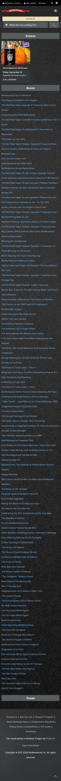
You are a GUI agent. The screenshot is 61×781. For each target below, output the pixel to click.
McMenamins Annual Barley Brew (17, 168)
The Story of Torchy (11, 562)
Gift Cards (45, 726)
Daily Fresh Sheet (30, 745)
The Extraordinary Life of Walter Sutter (21, 601)
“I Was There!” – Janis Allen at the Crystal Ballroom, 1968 (29, 401)
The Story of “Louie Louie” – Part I (18, 387)
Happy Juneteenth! (10, 460)
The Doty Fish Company (13, 630)
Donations (31, 731)
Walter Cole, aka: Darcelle (13, 319)
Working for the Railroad (13, 241)
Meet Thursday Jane (11, 586)
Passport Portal (12, 3)
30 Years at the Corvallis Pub (15, 508)
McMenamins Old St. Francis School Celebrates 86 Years (29, 392)
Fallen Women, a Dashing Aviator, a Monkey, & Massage (28, 532)
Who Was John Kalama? (13, 566)
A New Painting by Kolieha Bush (17, 542)
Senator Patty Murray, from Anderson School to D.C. (27, 450)
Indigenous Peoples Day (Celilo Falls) (19, 406)
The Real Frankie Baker (12, 411)
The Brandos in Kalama (12, 518)
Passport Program (44, 717)
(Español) (49, 722)
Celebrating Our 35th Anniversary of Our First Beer (26, 513)
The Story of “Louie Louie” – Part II (18, 367)
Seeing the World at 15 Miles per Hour (20, 503)
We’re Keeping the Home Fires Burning (20, 256)
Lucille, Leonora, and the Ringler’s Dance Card (23, 207)
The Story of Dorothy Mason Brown (19, 552)
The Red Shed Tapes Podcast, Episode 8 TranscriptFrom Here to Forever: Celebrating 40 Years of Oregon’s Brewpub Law (29, 148)
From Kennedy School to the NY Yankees (21, 664)
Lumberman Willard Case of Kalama (19, 557)
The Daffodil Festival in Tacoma (17, 324)
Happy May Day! (9, 474)
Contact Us (11, 717)
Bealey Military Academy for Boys (17, 260)
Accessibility (31, 726)
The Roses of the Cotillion (14, 489)
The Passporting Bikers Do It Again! (19, 100)
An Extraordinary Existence (14, 523)
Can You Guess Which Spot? (15, 610)
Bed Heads (30, 3)
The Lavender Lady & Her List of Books (20, 683)
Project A (50, 738)
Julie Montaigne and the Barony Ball (19, 455)
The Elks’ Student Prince (13, 673)
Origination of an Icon (12, 649)
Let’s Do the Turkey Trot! (13, 158)
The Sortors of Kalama (12, 547)
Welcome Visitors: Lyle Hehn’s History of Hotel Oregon (28, 222)
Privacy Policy (16, 726)
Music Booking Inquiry (18, 722)
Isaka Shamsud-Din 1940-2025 (16, 163)
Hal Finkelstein (8, 294)
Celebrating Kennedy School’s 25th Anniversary (24, 396)
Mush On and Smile (10, 620)
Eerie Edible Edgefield (12, 498)
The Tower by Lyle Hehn (13, 139)
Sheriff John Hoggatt (12, 688)
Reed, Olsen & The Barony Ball (16, 581)
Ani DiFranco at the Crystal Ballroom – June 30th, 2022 (28, 445)
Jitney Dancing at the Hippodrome (18, 314)
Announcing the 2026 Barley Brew (18, 115)
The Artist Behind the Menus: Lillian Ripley (22, 333)
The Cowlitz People (11, 596)
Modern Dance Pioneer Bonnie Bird (18, 528)
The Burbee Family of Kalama (16, 571)
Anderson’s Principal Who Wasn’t (17, 635)
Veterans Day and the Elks (14, 659)
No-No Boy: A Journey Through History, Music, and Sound (29, 290)
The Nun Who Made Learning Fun (18, 669)
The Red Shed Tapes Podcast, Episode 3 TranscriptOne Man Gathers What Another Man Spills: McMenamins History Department (28, 231)
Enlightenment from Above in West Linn (21, 591)
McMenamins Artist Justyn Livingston (20, 644)
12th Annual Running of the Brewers (19, 416)
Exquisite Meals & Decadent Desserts (19, 494)
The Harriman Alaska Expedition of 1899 (21, 435)
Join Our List (26, 717)
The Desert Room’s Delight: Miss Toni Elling (23, 421)
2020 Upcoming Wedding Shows (17, 625)
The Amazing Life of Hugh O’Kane (18, 328)
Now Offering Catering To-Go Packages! (21, 537)
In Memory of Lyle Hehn (13, 382)
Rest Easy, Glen (8, 678)
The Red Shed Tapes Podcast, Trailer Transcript (24, 285)
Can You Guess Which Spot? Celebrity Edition (23, 654)
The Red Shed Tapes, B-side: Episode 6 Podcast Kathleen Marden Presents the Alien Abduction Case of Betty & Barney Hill (29, 187)
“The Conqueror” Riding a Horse (17, 576)
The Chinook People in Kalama (16, 639)
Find (43, 3)
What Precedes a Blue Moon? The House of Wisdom (27, 299)
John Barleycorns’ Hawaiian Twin (17, 440)
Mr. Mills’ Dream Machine (13, 605)
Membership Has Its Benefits (16, 95)
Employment (37, 722)
